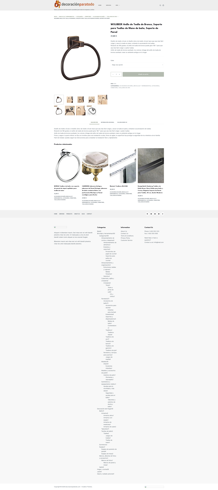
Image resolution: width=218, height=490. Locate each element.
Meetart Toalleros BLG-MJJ (119, 186)
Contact (89, 213)
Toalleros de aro (124, 87)
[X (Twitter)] (151, 214)
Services (108, 5)
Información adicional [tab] (107, 122)
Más (117, 5)
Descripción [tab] (94, 122)
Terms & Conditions (127, 236)
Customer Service (126, 240)
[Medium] (162, 214)
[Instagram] (155, 214)
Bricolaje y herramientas (142, 85)
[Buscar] (160, 5)
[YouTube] (159, 214)
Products (69, 213)
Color (112, 60)
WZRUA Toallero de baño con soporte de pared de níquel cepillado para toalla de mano (66, 188)
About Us (77, 213)
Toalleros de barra (60, 199)
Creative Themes (87, 487)
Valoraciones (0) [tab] (122, 122)
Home (99, 5)
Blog (83, 213)
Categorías (155, 85)
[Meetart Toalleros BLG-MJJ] (123, 165)
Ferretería (114, 87)
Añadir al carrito (143, 74)
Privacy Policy (125, 238)
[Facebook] (147, 214)
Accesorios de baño (126, 85)
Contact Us (124, 233)
